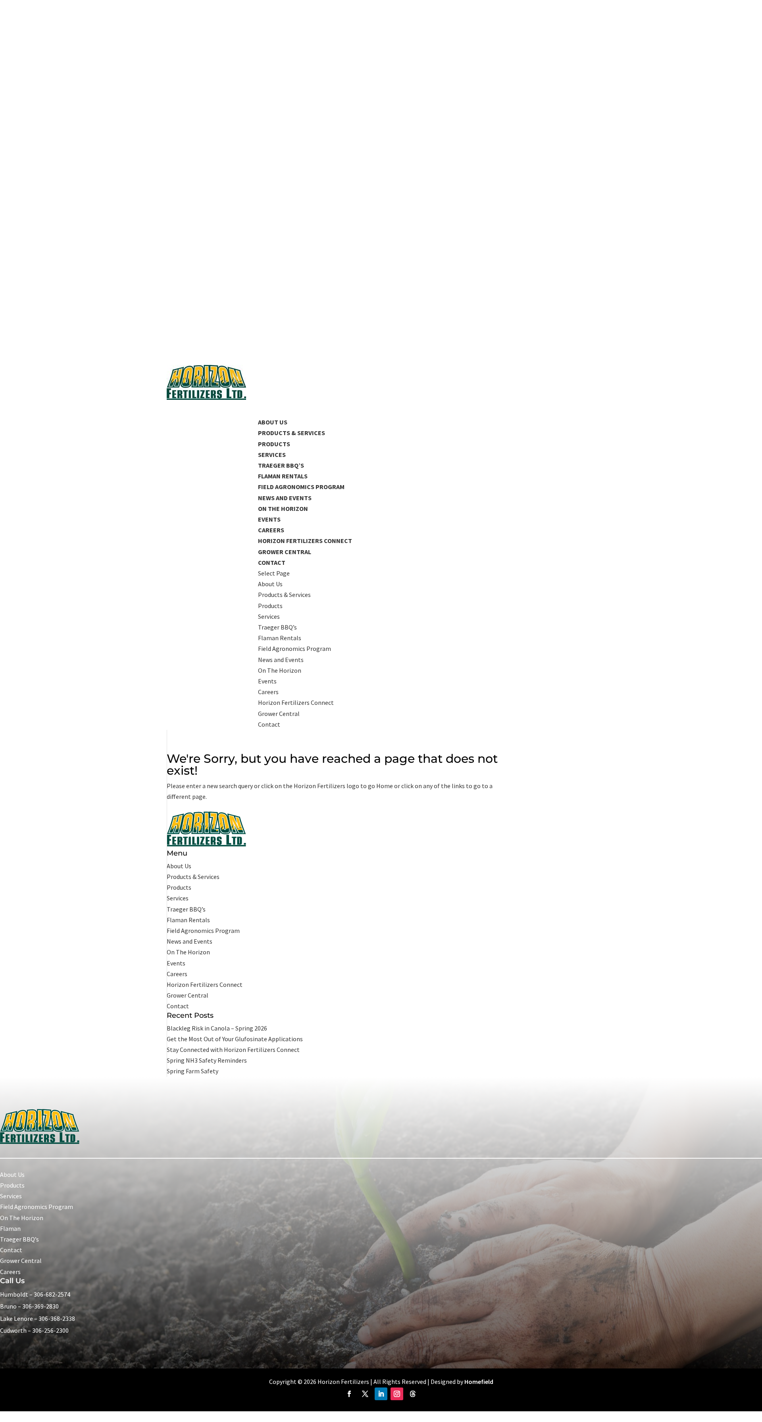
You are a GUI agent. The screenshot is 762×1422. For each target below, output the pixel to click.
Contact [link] (269, 724)
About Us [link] (270, 584)
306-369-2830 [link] (40, 1306)
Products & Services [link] (291, 433)
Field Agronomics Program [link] (294, 648)
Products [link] (274, 444)
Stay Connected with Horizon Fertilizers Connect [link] (233, 1050)
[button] (426, 649)
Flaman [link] (10, 1228)
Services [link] (272, 455)
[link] (206, 397)
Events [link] (269, 519)
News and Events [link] (281, 660)
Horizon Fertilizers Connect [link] (296, 702)
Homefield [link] (478, 1382)
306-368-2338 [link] (56, 1318)
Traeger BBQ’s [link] (281, 465)
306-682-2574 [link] (52, 1294)
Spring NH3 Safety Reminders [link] (207, 1060)
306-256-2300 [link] (50, 1330)
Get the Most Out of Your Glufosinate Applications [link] (235, 1039)
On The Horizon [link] (283, 508)
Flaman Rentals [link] (283, 476)
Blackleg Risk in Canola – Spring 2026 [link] (217, 1028)
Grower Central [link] (279, 714)
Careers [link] (271, 530)
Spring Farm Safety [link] (192, 1071)
